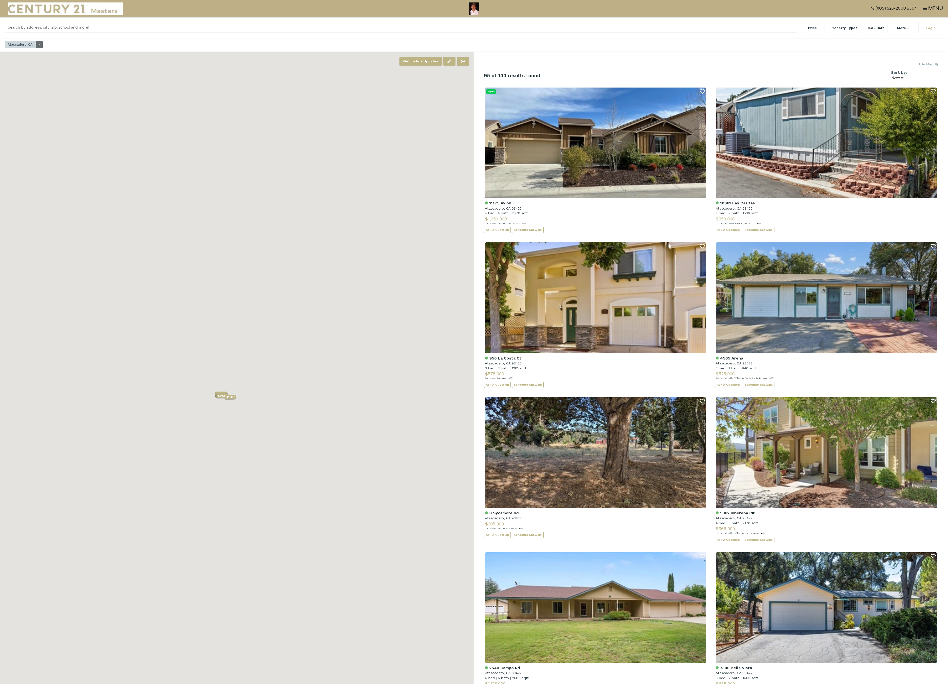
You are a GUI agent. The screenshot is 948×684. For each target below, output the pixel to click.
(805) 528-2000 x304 (895, 9)
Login (931, 28)
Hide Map (925, 64)
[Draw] (449, 61)
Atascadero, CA (24, 44)
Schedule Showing (528, 230)
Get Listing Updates (420, 61)
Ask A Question (497, 230)
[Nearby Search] (463, 61)
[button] (222, 396)
